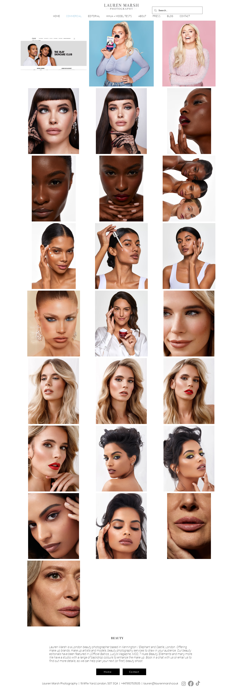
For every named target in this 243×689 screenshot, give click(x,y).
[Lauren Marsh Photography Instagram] (183, 683)
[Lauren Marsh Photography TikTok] (198, 683)
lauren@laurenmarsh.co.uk (160, 683)
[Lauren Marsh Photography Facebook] (191, 683)
